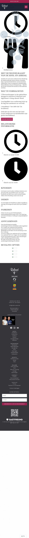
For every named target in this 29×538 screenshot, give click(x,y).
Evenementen (14, 352)
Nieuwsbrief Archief (14, 379)
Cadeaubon (14, 354)
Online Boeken (7, 119)
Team (14, 368)
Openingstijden (14, 346)
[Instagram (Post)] (14, 327)
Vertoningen (14, 372)
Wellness (14, 340)
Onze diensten (14, 366)
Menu (14, 349)
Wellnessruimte (14, 358)
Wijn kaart (14, 351)
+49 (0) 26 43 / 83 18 (14, 301)
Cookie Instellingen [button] (14, 388)
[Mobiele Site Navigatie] (26, 6)
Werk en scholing (14, 369)
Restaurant (14, 345)
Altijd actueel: (14, 392)
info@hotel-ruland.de (14, 305)
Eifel (14, 361)
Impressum (14, 382)
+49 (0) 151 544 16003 (14, 302)
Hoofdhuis (14, 332)
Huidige (15, 371)
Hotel (15, 331)
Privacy (14, 384)
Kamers (14, 337)
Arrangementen (14, 338)
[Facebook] (11, 327)
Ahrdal (14, 360)
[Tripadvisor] (17, 327)
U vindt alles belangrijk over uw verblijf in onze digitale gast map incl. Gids (14, 422)
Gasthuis (14, 335)
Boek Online (14, 1)
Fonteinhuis (14, 334)
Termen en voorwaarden (14, 385)
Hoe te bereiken (14, 378)
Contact (14, 376)
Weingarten (14, 348)
